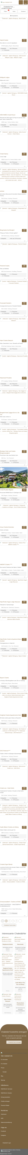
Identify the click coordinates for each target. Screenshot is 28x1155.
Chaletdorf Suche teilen (10, 925)
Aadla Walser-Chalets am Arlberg (9, 827)
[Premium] (24, 934)
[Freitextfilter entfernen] (21, 2)
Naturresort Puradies (6, 378)
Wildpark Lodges (4, 77)
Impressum (3, 1114)
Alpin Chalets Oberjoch (6, 340)
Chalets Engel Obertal (6, 864)
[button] (2, 920)
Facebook (3, 1131)
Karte (13, 11)
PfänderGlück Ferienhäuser (20, 1003)
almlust (2, 191)
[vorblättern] (24, 28)
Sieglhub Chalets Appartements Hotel (10, 715)
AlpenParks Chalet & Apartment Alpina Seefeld (10, 640)
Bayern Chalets (4, 677)
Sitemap (3, 1080)
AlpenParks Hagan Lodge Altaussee (10, 602)
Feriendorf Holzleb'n (5, 303)
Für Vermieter (4, 1059)
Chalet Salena (4, 154)
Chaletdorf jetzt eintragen (14, 1042)
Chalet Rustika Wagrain (6, 489)
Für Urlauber (4, 1063)
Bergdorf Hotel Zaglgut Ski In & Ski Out (9, 413)
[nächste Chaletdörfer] (20, 920)
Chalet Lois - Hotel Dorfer (7, 788)
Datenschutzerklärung (6, 1122)
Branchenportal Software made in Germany (10, 1150)
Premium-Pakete (5, 1105)
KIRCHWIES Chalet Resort (7, 115)
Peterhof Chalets (4, 265)
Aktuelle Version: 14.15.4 (5, 1153)
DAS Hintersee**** (5, 750)
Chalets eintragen (5, 1101)
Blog (2, 1076)
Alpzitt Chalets (4, 40)
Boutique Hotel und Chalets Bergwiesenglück (7, 452)
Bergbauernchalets (8, 944)
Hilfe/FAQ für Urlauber (6, 1093)
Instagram (3, 1135)
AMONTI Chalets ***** (6, 564)
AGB (2, 1118)
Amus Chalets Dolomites (7, 527)
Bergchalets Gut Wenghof (7, 230)
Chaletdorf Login (6, 1142)
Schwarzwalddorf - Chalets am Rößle (10, 901)
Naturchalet (20, 944)
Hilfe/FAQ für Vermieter (6, 1089)
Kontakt (4, 1071)
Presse (2, 1067)
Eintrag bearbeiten (5, 1097)
